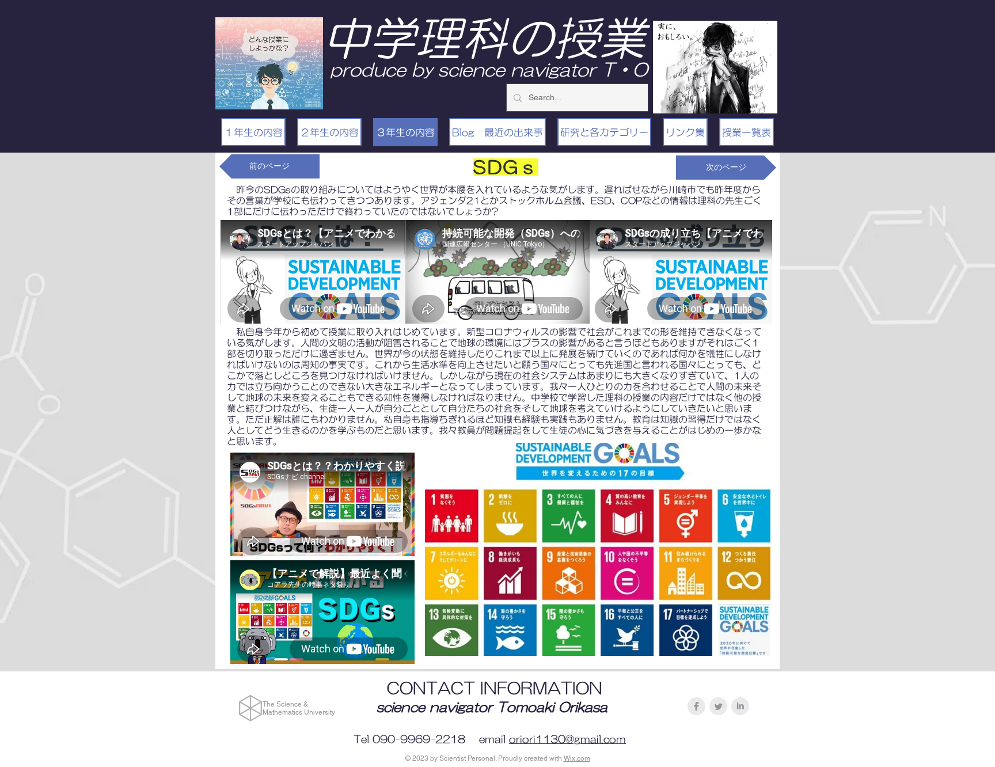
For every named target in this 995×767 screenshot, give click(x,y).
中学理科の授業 (484, 38)
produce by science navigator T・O (489, 69)
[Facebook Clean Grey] (696, 706)
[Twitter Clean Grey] (718, 706)
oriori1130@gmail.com (567, 739)
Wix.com (577, 758)
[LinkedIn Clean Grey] (740, 706)
